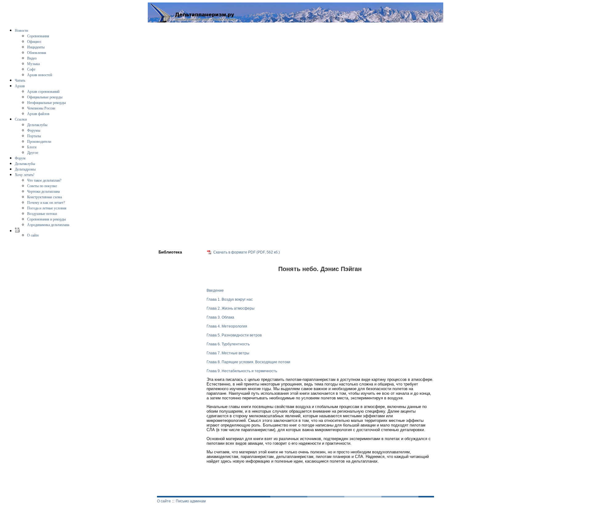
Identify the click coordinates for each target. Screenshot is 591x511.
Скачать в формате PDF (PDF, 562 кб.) (246, 252)
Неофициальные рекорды (46, 103)
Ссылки (21, 119)
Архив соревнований (43, 91)
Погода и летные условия (46, 208)
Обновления (36, 53)
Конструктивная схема (44, 197)
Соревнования (38, 36)
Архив (20, 86)
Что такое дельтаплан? (44, 180)
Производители (39, 141)
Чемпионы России (41, 108)
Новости (21, 30)
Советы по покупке (42, 186)
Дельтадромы (25, 169)
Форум (20, 158)
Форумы (33, 130)
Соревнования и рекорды (46, 219)
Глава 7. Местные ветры (228, 353)
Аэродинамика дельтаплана (48, 225)
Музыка (33, 64)
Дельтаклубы (37, 125)
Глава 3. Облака (220, 317)
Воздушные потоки (42, 214)
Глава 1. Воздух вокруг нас (230, 299)
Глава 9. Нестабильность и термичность (242, 371)
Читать (20, 80)
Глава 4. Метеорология (227, 326)
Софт (31, 69)
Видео (32, 58)
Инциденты (36, 47)
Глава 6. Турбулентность (228, 344)
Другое (32, 152)
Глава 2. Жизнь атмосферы (231, 308)
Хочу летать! (24, 175)
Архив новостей (39, 75)
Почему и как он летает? (46, 202)
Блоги (31, 147)
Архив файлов (38, 114)
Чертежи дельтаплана (43, 191)
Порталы (34, 136)
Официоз (34, 41)
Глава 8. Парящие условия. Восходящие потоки (248, 362)
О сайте (33, 235)
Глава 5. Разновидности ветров (234, 335)
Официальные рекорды (44, 97)
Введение (215, 290)
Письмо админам (191, 501)
